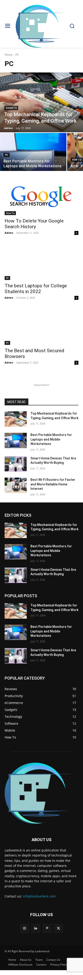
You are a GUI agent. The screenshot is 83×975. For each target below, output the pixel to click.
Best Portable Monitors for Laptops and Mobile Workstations (51, 439)
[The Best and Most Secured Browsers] (41, 326)
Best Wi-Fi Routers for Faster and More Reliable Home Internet (52, 484)
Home (8, 55)
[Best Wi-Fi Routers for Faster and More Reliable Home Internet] (16, 485)
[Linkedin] (35, 928)
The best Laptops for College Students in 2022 (36, 288)
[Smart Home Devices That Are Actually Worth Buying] (16, 464)
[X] (58, 928)
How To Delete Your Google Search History (34, 223)
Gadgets (11, 108)
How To (76, 160)
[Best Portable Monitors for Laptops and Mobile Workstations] (33, 152)
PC (6, 155)
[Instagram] (24, 928)
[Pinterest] (47, 928)
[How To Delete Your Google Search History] (41, 196)
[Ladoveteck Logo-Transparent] (41, 26)
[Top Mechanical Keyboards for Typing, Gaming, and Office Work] (41, 102)
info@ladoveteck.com (39, 896)
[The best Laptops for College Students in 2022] (41, 261)
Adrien (9, 232)
